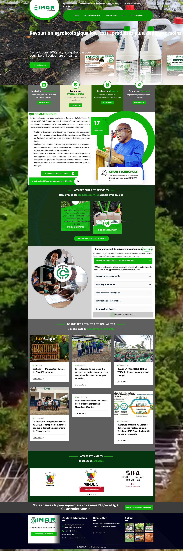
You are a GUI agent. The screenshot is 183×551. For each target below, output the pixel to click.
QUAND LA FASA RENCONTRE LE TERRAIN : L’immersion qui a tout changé (133, 372)
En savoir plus (44, 102)
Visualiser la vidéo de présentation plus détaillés (52, 181)
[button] (32, 480)
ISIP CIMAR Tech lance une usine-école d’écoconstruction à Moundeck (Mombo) (91, 403)
